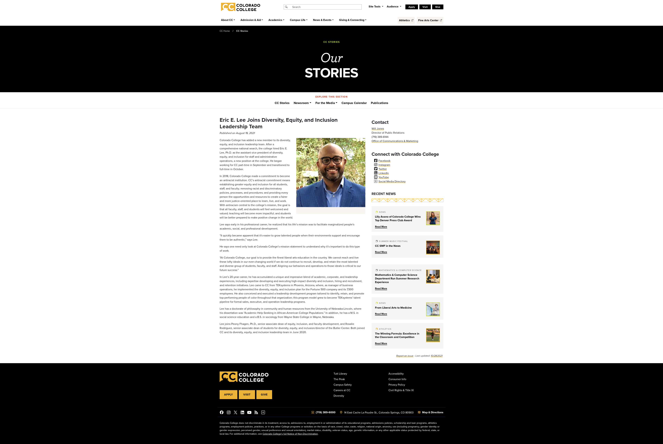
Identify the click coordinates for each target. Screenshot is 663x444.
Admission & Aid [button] (251, 20)
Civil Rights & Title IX (401, 390)
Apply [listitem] (412, 7)
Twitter (382, 169)
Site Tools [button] (375, 6)
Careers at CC (342, 390)
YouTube (383, 177)
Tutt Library (340, 373)
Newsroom (301, 103)
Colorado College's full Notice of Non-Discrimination (290, 434)
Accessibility (396, 373)
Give (264, 395)
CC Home (225, 31)
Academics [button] (275, 20)
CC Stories (242, 31)
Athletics (405, 20)
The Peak (339, 379)
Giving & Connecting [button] (351, 20)
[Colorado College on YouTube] (249, 413)
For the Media (325, 103)
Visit (247, 395)
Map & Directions (432, 412)
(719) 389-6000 (325, 412)
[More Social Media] (263, 413)
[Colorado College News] (256, 413)
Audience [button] (393, 6)
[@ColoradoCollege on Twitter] (235, 413)
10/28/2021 (437, 355)
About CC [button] (227, 20)
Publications (379, 103)
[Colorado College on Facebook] (222, 413)
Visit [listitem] (425, 7)
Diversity (339, 396)
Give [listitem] (437, 7)
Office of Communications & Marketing (395, 141)
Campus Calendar (354, 103)
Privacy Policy (396, 384)
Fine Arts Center (428, 20)
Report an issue (404, 355)
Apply (228, 395)
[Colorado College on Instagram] (229, 413)
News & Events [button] (322, 20)
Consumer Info (397, 379)
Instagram (384, 165)
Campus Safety (343, 384)
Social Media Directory (392, 181)
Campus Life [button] (297, 20)
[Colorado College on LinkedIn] (242, 413)
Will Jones (378, 128)
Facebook (384, 161)
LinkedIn (383, 173)
